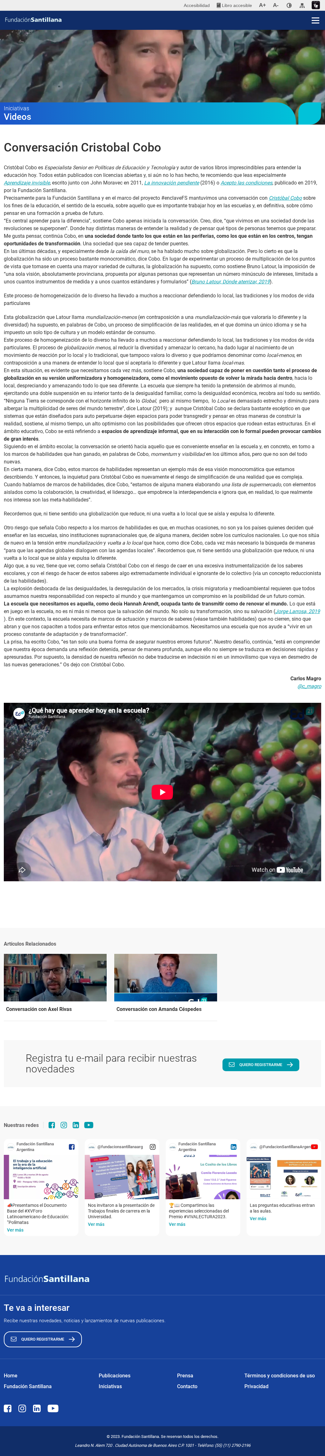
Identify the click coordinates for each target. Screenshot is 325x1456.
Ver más (15, 1230)
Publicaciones (114, 1376)
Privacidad (256, 1386)
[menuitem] (234, 5)
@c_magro (309, 686)
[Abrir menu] (315, 20)
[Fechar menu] (315, 9)
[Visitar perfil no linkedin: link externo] (76, 1125)
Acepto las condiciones (246, 183)
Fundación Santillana (28, 1386)
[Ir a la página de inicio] (164, 19)
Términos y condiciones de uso (279, 1376)
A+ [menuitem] (262, 5)
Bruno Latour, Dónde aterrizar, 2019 (230, 282)
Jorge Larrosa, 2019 (297, 611)
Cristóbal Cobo (285, 198)
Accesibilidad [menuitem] (197, 5)
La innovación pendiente (171, 183)
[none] (289, 5)
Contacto (187, 1386)
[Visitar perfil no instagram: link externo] (64, 1125)
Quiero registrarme (260, 1064)
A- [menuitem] (276, 5)
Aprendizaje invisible (27, 183)
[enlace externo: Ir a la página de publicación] (41, 1177)
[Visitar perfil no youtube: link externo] (89, 1125)
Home (10, 1376)
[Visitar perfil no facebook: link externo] (52, 1125)
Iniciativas (110, 1386)
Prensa (185, 1376)
